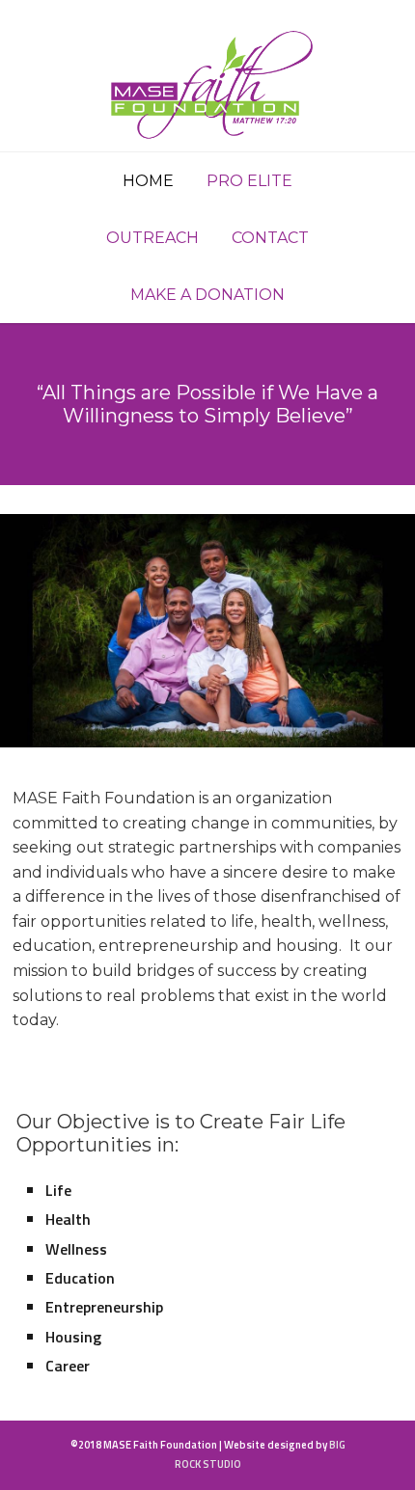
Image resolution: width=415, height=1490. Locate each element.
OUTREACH (152, 238)
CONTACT (270, 238)
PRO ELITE (249, 181)
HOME (148, 181)
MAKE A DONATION (207, 294)
